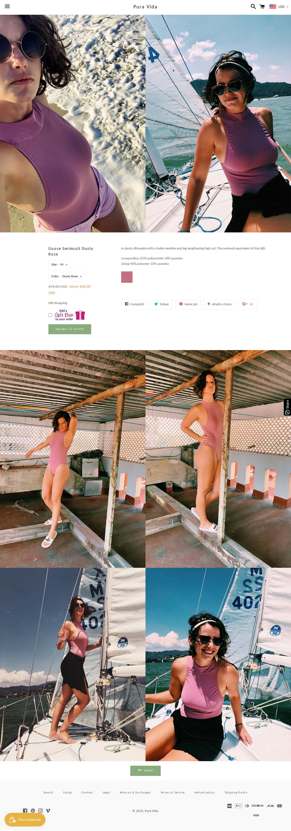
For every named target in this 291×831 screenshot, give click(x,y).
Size (54, 264)
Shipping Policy (236, 792)
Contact (87, 792)
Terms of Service (173, 792)
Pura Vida (145, 7)
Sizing (67, 792)
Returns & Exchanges (135, 792)
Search (48, 792)
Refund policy (205, 792)
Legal (106, 792)
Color (55, 276)
